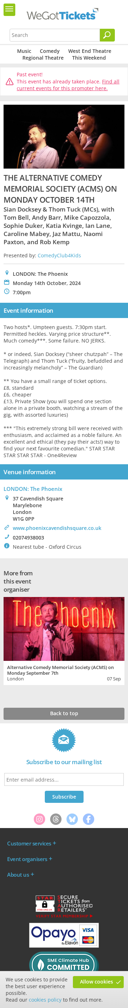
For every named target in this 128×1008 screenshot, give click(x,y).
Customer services (29, 843)
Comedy (50, 51)
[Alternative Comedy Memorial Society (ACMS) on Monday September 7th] (64, 628)
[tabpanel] (64, 640)
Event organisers (27, 858)
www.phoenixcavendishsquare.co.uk (57, 528)
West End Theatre (89, 51)
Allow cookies (96, 981)
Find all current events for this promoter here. (68, 85)
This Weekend (89, 57)
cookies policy (45, 999)
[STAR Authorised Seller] (64, 917)
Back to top (64, 713)
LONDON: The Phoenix (33, 488)
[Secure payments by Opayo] (64, 946)
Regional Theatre (43, 57)
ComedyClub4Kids (59, 255)
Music (24, 51)
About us (18, 874)
